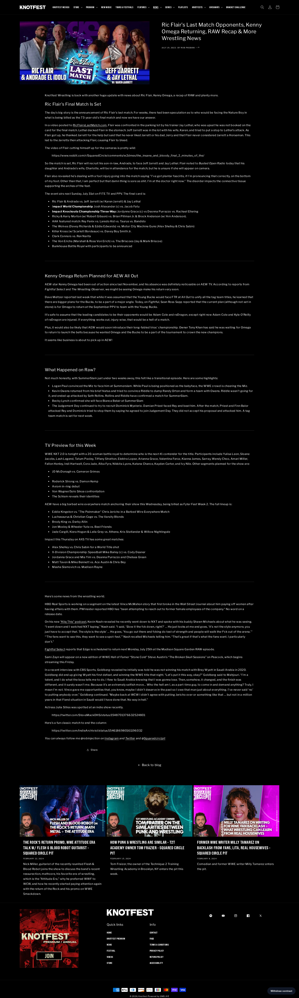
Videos (110, 956)
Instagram (112, 738)
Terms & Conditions (159, 944)
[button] (77, 7)
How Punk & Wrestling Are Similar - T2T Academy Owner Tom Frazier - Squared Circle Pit (147, 847)
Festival (111, 950)
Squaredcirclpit (154, 738)
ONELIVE (164, 996)
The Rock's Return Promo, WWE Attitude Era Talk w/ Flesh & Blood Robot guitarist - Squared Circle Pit (59, 847)
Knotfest (142, 996)
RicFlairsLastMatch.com (90, 125)
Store (109, 962)
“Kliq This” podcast (73, 621)
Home (109, 932)
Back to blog (151, 765)
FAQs (152, 938)
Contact (154, 932)
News (109, 944)
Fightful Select (55, 649)
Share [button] (94, 749)
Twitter (130, 738)
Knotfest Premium (116, 938)
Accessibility (156, 962)
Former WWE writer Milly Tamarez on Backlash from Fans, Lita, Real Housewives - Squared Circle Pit (233, 847)
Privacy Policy (157, 950)
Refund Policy (157, 956)
